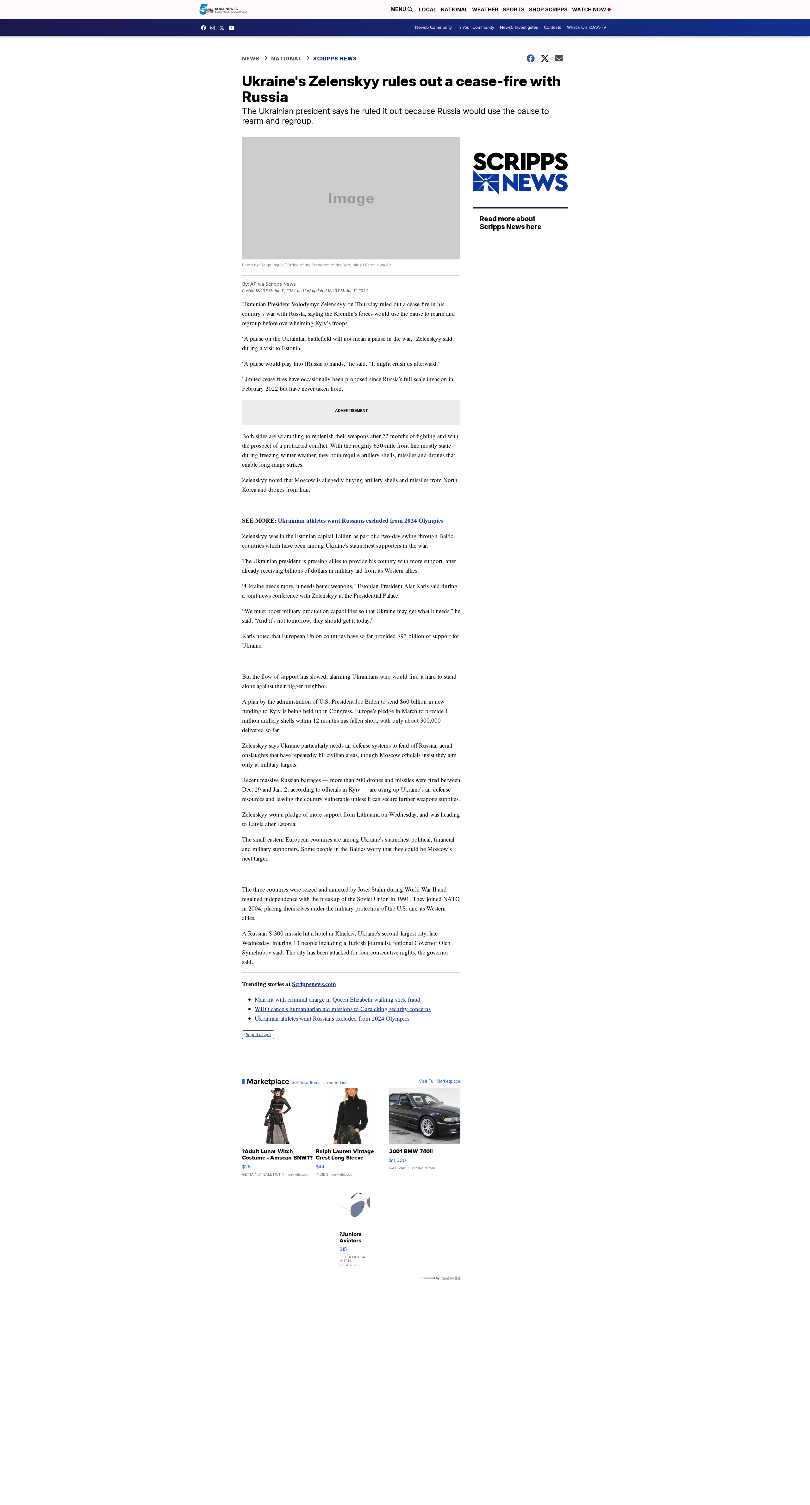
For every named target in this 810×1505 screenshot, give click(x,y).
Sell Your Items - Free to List (319, 1082)
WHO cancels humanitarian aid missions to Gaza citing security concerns (343, 1009)
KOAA (205, 27)
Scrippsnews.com (314, 983)
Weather (485, 9)
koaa (223, 27)
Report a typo (258, 1034)
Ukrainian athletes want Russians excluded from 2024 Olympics (360, 520)
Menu (399, 9)
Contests (552, 27)
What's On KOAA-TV (586, 27)
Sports (514, 9)
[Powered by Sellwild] (451, 1278)
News (250, 58)
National (454, 9)
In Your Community (476, 27)
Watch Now (590, 9)
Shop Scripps (548, 9)
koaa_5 (214, 27)
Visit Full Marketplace (439, 1081)
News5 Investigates (519, 27)
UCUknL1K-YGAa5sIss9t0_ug (233, 27)
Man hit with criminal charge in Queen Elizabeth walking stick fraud (338, 999)
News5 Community (433, 27)
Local (427, 9)
